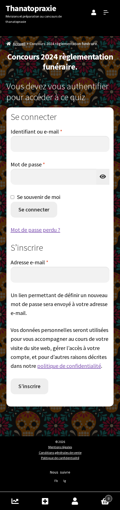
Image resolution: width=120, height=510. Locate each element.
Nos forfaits (45, 501)
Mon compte (75, 501)
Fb (56, 481)
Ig (64, 481)
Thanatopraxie (31, 8)
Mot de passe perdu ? (35, 229)
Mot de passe (41, 164)
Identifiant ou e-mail (50, 131)
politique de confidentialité (69, 365)
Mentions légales (60, 447)
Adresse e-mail (43, 262)
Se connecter (33, 209)
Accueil (19, 43)
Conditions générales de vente (60, 452)
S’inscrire (29, 386)
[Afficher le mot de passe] (103, 177)
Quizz (15, 501)
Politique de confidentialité (60, 458)
